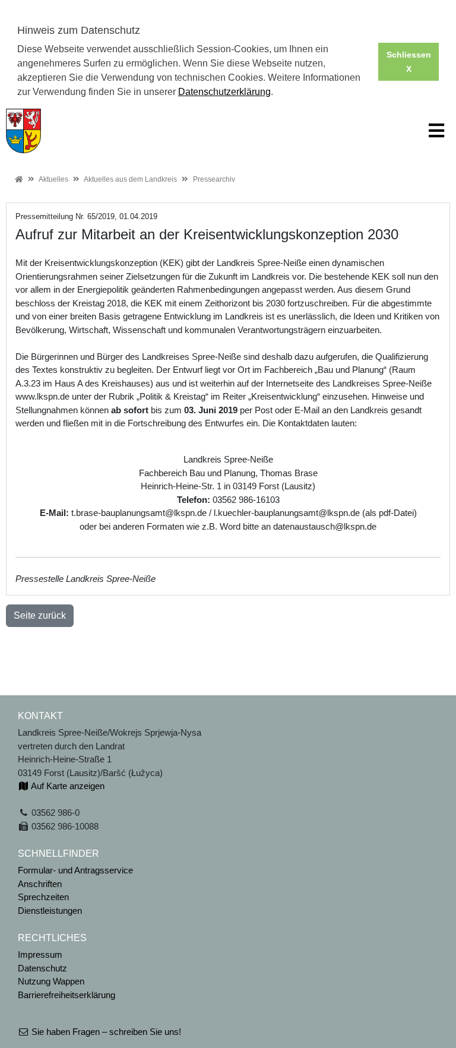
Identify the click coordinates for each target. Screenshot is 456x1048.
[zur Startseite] (23, 130)
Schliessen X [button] (409, 62)
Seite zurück (40, 615)
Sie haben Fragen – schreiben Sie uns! (105, 1032)
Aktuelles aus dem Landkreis (130, 179)
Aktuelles (53, 179)
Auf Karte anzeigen (66, 786)
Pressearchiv (214, 179)
